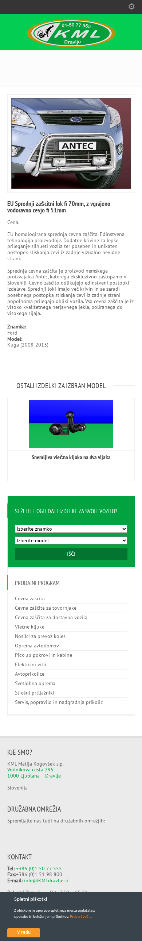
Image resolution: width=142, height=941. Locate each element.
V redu (24, 932)
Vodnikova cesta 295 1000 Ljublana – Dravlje (34, 772)
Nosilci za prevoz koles (40, 636)
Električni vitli (30, 664)
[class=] (71, 424)
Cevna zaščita (30, 598)
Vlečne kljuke (29, 626)
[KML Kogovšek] (71, 45)
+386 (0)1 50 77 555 (39, 868)
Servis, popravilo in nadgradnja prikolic (59, 702)
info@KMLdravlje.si (46, 880)
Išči (71, 554)
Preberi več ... (81, 917)
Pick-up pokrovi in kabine (43, 655)
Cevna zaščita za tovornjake (45, 608)
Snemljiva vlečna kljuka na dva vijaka (71, 457)
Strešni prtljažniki (34, 692)
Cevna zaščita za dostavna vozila (51, 617)
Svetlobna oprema (35, 683)
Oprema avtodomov (37, 645)
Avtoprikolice (29, 674)
